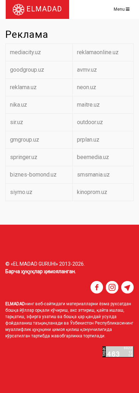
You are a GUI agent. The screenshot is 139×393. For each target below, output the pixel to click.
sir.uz (16, 122)
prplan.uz (88, 139)
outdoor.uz (90, 122)
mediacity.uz (25, 52)
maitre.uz (88, 104)
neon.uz (86, 87)
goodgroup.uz (27, 69)
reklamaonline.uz (98, 52)
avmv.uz (87, 69)
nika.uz (18, 104)
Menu (120, 9)
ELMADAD (43, 9)
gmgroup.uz (24, 139)
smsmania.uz (93, 174)
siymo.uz (21, 192)
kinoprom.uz (92, 192)
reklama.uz (23, 87)
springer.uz (23, 157)
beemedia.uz (93, 157)
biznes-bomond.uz (33, 174)
